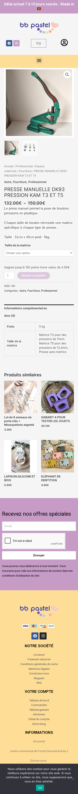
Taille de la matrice (18, 245)
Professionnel (24, 166)
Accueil (8, 166)
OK (40, 787)
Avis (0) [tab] (9, 315)
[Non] (73, 779)
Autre (7, 182)
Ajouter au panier (33, 275)
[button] (39, 60)
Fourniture (25, 171)
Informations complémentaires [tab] (25, 308)
